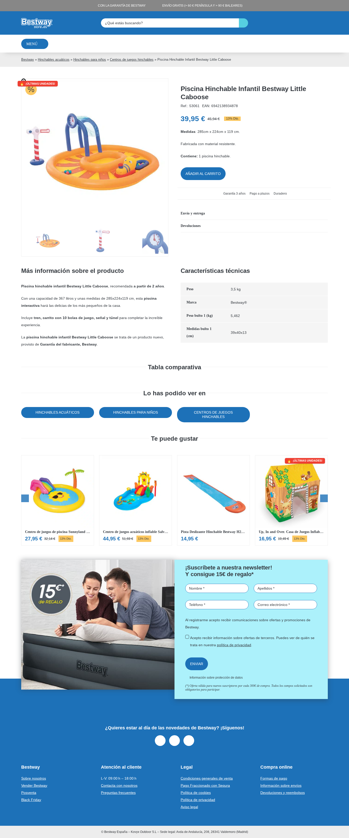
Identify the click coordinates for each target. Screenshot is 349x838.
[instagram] (174, 740)
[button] (254, 213)
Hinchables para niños (89, 59)
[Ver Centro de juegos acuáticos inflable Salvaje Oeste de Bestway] (135, 500)
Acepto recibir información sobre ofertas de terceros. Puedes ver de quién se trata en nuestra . (252, 641)
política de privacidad (234, 645)
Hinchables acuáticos (53, 59)
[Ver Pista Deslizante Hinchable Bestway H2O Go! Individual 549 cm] (213, 500)
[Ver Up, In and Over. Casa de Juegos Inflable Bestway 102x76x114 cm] (291, 500)
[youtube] (188, 740)
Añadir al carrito (203, 174)
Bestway (27, 59)
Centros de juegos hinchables (132, 59)
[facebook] (160, 740)
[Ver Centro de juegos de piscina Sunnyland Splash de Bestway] (57, 500)
